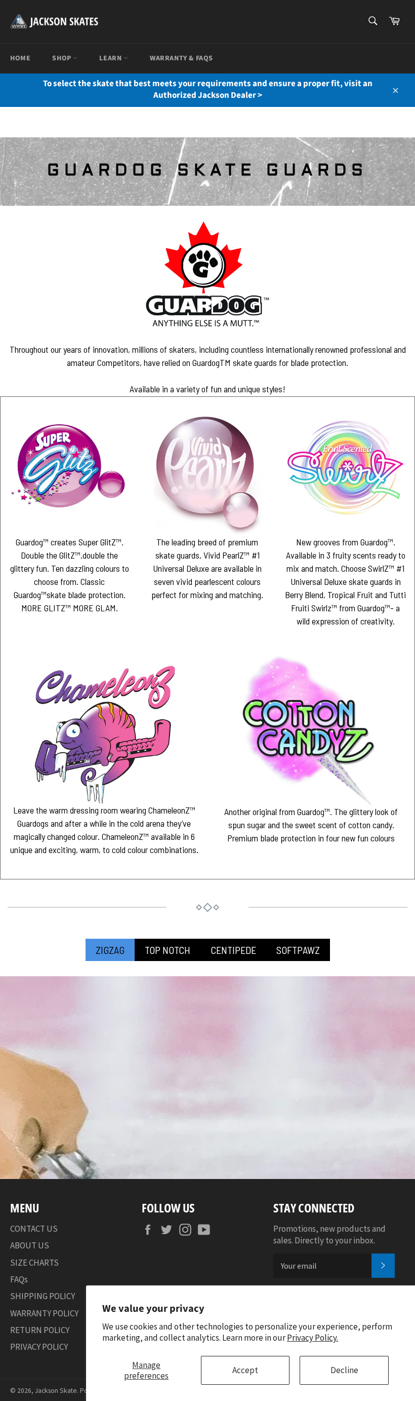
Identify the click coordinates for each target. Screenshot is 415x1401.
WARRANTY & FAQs (181, 58)
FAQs (19, 1279)
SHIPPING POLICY (42, 1296)
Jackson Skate (56, 1390)
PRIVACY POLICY (39, 1346)
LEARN (111, 58)
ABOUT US (29, 1245)
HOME (20, 58)
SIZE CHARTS (34, 1262)
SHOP (62, 58)
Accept (245, 1370)
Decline (344, 1370)
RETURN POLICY (39, 1330)
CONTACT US (34, 1228)
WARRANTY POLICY (44, 1313)
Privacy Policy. (312, 1337)
